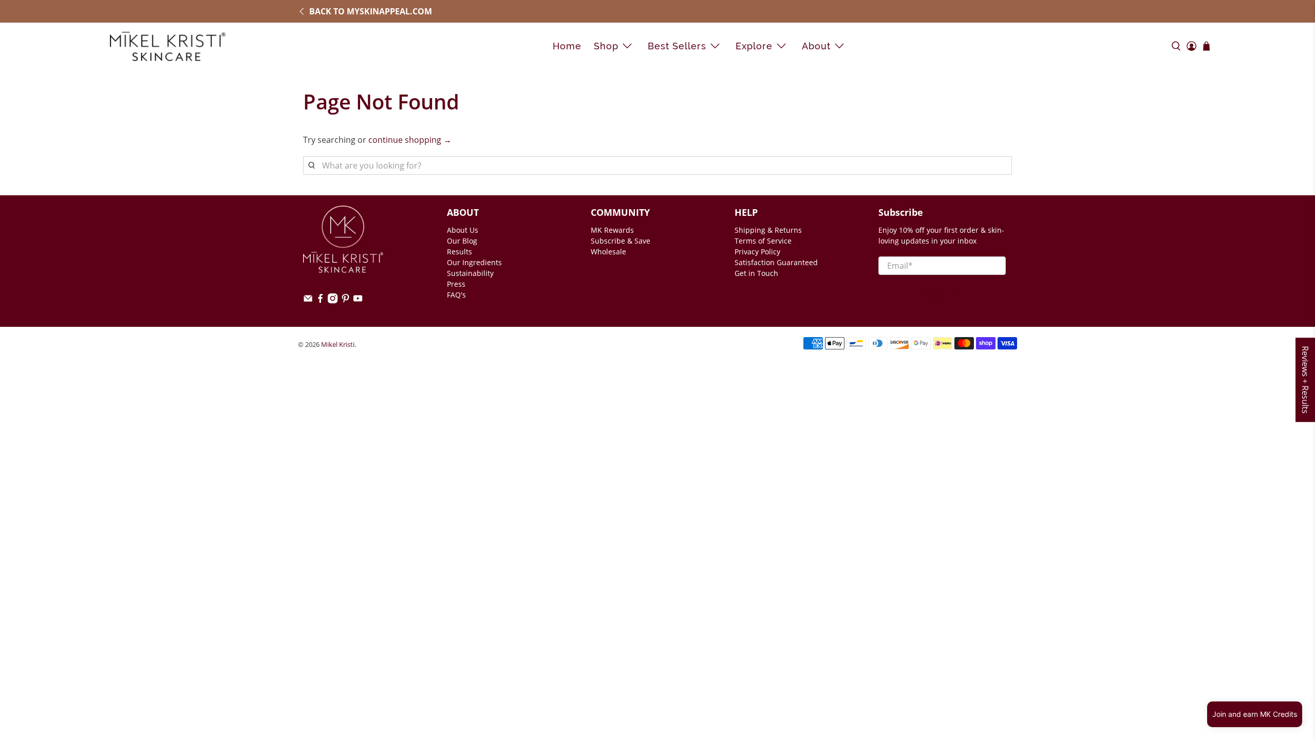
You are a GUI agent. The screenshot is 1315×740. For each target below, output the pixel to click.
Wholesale (608, 251)
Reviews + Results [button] (1305, 380)
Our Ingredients (474, 262)
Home (567, 46)
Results (459, 251)
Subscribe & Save (620, 241)
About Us (462, 230)
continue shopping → (410, 139)
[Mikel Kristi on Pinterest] (345, 301)
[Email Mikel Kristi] (308, 301)
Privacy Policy (757, 251)
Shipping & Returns (768, 230)
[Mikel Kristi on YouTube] (358, 301)
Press (456, 284)
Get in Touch (756, 273)
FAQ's (456, 295)
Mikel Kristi (337, 344)
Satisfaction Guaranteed (776, 262)
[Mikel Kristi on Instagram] (332, 301)
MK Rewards (612, 230)
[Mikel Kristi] (168, 46)
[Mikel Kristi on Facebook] (320, 301)
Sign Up (942, 294)
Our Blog (462, 241)
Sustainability (470, 273)
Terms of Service (763, 241)
